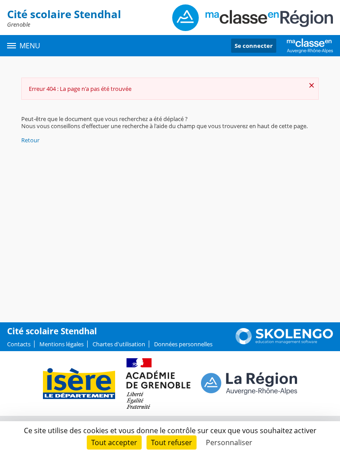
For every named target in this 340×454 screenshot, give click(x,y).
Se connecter (254, 46)
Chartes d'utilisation (119, 344)
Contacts (19, 344)
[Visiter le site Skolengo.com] (284, 342)
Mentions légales (61, 344)
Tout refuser (171, 442)
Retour (30, 140)
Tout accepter (114, 442)
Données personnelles (183, 344)
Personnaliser (229, 442)
